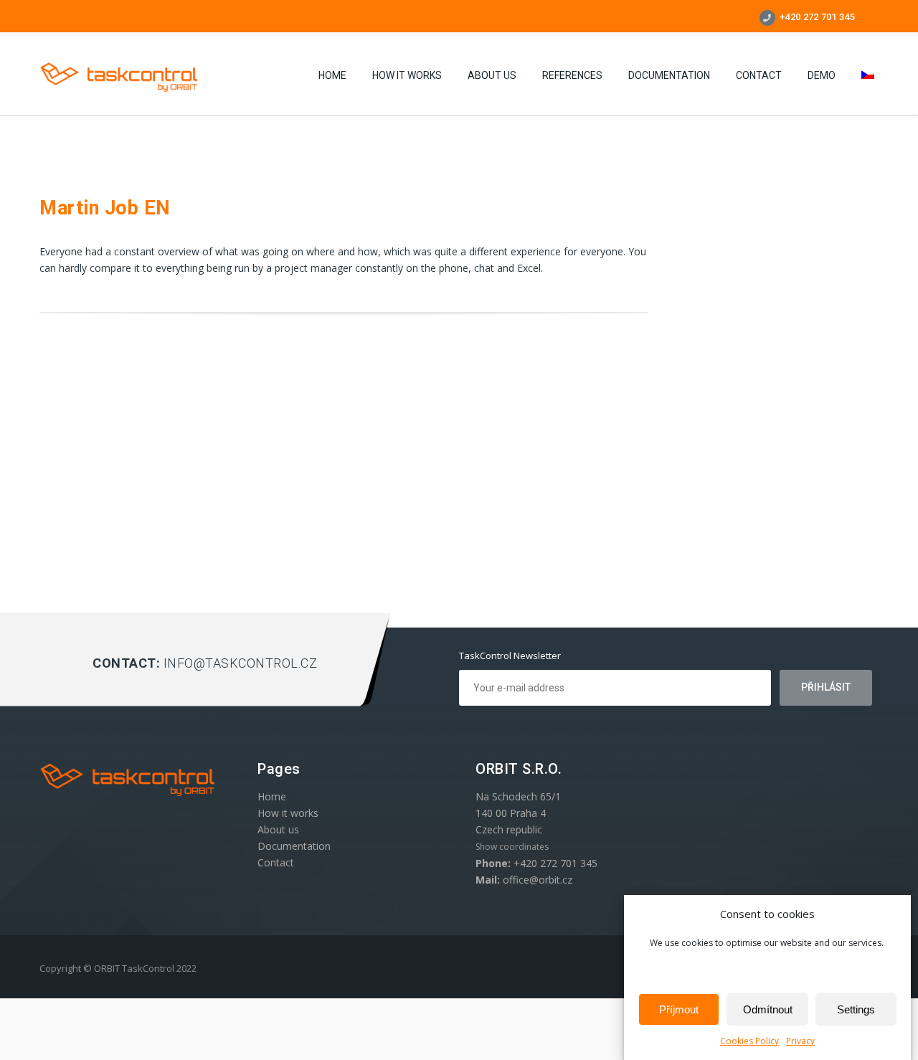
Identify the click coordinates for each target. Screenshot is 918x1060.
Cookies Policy (749, 1041)
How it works (407, 75)
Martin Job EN (105, 208)
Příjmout (679, 1009)
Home (332, 75)
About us (492, 75)
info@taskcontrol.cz (241, 663)
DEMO (822, 75)
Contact (759, 75)
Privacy (800, 1041)
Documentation (669, 75)
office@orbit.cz (537, 879)
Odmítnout (767, 1009)
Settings (856, 1009)
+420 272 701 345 (816, 16)
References (572, 75)
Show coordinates (512, 847)
